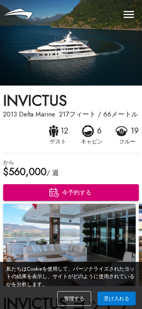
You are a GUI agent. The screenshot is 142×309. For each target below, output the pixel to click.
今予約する (77, 192)
